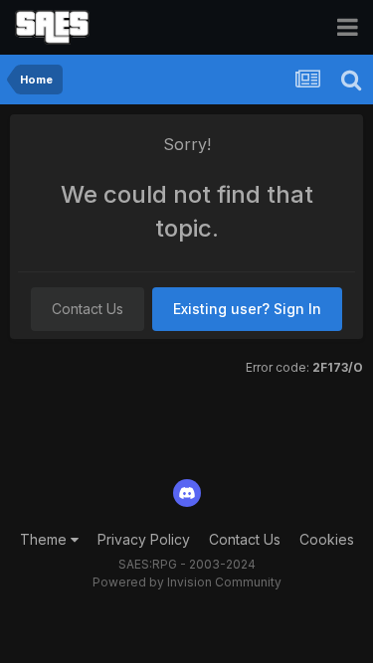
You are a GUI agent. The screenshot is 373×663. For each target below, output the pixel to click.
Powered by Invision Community (187, 582)
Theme (45, 539)
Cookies (326, 539)
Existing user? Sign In (247, 308)
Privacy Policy (143, 539)
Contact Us (87, 308)
